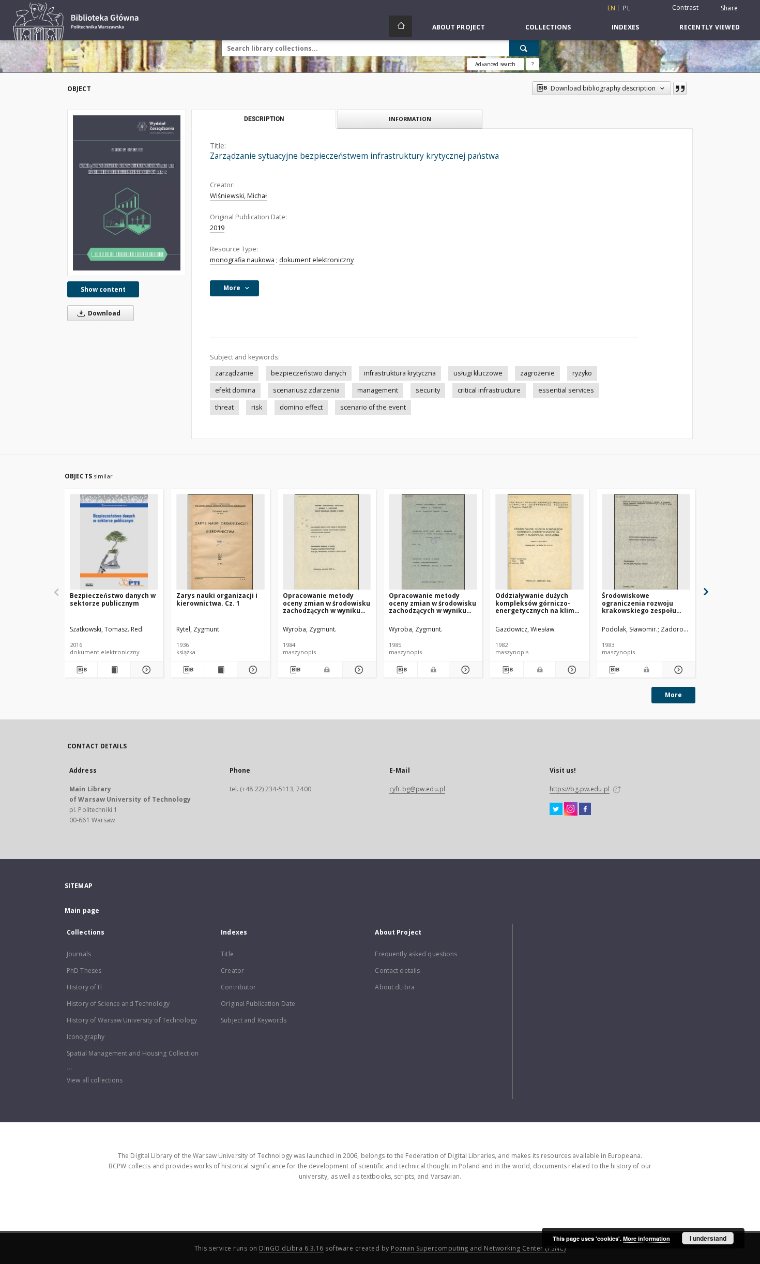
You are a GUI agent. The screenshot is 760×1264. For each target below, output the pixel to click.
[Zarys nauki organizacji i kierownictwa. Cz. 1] (220, 542)
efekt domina (235, 390)
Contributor (238, 987)
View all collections (95, 1080)
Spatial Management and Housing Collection (133, 1053)
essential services (566, 390)
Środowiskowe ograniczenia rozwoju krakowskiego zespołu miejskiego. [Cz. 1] (639, 602)
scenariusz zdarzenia (306, 390)
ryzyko (582, 373)
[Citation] (680, 88)
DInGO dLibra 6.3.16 (291, 1248)
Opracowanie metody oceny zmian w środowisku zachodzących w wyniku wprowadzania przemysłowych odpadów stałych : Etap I (326, 602)
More (673, 694)
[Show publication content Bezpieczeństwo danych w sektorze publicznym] (114, 669)
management (377, 390)
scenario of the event (373, 407)
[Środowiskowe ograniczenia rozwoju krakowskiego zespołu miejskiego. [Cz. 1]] (646, 542)
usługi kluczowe (478, 373)
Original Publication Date (258, 1003)
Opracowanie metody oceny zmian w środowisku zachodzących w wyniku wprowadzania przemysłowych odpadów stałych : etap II (432, 602)
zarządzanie (234, 373)
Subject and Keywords (253, 1020)
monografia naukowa (242, 259)
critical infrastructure (489, 390)
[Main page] (400, 26)
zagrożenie (537, 373)
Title (227, 954)
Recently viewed (709, 27)
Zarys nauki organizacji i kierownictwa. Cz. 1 (216, 599)
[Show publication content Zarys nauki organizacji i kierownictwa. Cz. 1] (220, 669)
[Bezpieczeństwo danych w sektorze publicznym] (114, 542)
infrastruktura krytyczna (400, 373)
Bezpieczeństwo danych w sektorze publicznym (113, 599)
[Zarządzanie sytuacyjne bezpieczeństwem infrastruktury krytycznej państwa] (126, 192)
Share (729, 8)
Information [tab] (410, 119)
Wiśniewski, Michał (238, 195)
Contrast (685, 7)
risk (256, 407)
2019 (217, 227)
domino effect (301, 407)
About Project (458, 27)
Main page (82, 910)
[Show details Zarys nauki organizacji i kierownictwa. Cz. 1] (252, 669)
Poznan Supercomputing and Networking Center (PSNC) (478, 1248)
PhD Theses (84, 970)
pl (626, 8)
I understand (708, 1238)
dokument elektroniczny (316, 259)
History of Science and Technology (118, 1003)
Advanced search (495, 64)
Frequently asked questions (416, 954)
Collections (548, 27)
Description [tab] (264, 119)
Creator (232, 970)
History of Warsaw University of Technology (132, 1020)
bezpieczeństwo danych (308, 373)
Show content (103, 289)
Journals (79, 954)
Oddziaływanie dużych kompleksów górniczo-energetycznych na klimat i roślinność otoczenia (538, 602)
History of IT (85, 987)
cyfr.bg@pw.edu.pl (417, 789)
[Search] (524, 48)
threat (224, 407)
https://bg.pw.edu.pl (580, 789)
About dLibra (394, 987)
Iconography (85, 1036)
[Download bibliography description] (81, 669)
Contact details (397, 970)
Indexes (626, 27)
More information (646, 1238)
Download (103, 313)
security (428, 390)
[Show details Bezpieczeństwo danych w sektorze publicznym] (145, 669)
